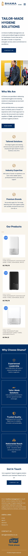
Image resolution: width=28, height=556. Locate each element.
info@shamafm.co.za (9, 535)
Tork (6, 238)
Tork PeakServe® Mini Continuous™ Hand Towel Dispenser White (12, 332)
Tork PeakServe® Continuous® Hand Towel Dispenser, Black (14, 296)
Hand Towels (7, 259)
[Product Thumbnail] (14, 246)
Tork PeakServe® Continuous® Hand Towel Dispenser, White (14, 261)
